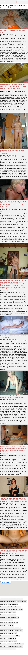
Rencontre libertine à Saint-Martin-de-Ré (10, 628)
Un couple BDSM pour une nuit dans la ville (13, 31)
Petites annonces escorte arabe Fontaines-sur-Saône (13, 601)
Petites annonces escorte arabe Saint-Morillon (11, 609)
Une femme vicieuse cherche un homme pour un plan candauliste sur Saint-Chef (13, 551)
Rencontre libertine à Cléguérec (8, 612)
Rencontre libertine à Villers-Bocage (9, 604)
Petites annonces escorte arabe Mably (9, 617)
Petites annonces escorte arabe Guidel (9, 635)
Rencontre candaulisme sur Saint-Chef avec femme (13, 336)
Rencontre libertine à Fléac (6, 625)
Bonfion (2, 2)
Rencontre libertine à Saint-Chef (8, 633)
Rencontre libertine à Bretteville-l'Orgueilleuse (11, 599)
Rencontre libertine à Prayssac (7, 649)
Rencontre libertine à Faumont (7, 614)
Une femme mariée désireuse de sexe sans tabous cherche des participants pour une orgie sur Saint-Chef (13, 86)
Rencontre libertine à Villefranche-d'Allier (10, 606)
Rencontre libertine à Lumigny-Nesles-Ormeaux (12, 643)
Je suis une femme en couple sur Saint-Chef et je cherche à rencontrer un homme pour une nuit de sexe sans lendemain (13, 203)
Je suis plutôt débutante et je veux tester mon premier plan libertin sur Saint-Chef (12, 151)
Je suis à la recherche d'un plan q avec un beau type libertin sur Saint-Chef (13, 396)
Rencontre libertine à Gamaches (8, 638)
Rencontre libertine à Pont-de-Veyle (9, 622)
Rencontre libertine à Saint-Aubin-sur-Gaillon (11, 630)
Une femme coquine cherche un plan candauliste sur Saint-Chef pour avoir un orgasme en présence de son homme (13, 499)
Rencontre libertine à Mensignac (8, 641)
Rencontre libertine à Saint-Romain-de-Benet (11, 646)
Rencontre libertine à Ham (6, 620)
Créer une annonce (22, 2)
